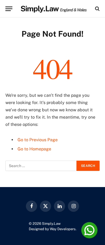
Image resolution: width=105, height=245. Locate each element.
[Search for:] (41, 166)
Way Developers (63, 229)
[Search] (97, 9)
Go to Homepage (34, 148)
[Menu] (8, 9)
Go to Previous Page (38, 139)
